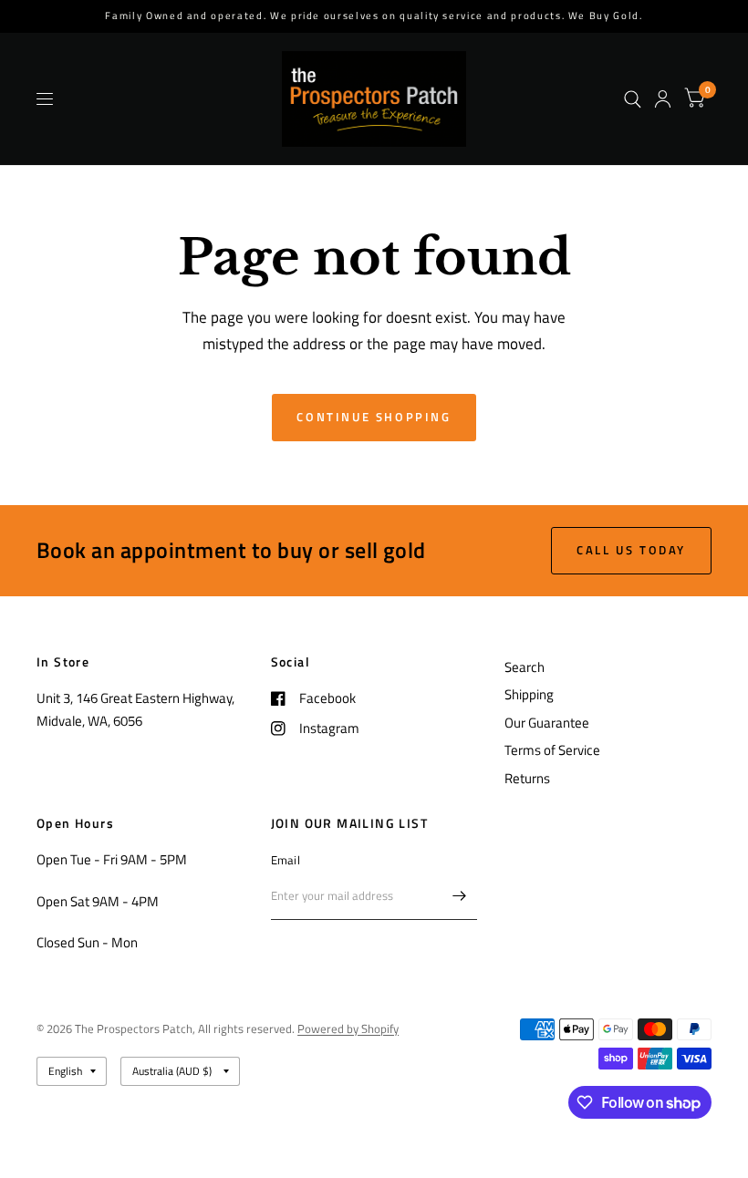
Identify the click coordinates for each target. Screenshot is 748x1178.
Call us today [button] (631, 550)
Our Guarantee (546, 722)
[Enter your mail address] (459, 896)
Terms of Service (552, 749)
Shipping (529, 694)
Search (524, 666)
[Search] (633, 99)
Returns (527, 778)
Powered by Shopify (348, 1028)
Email (285, 860)
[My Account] (663, 99)
